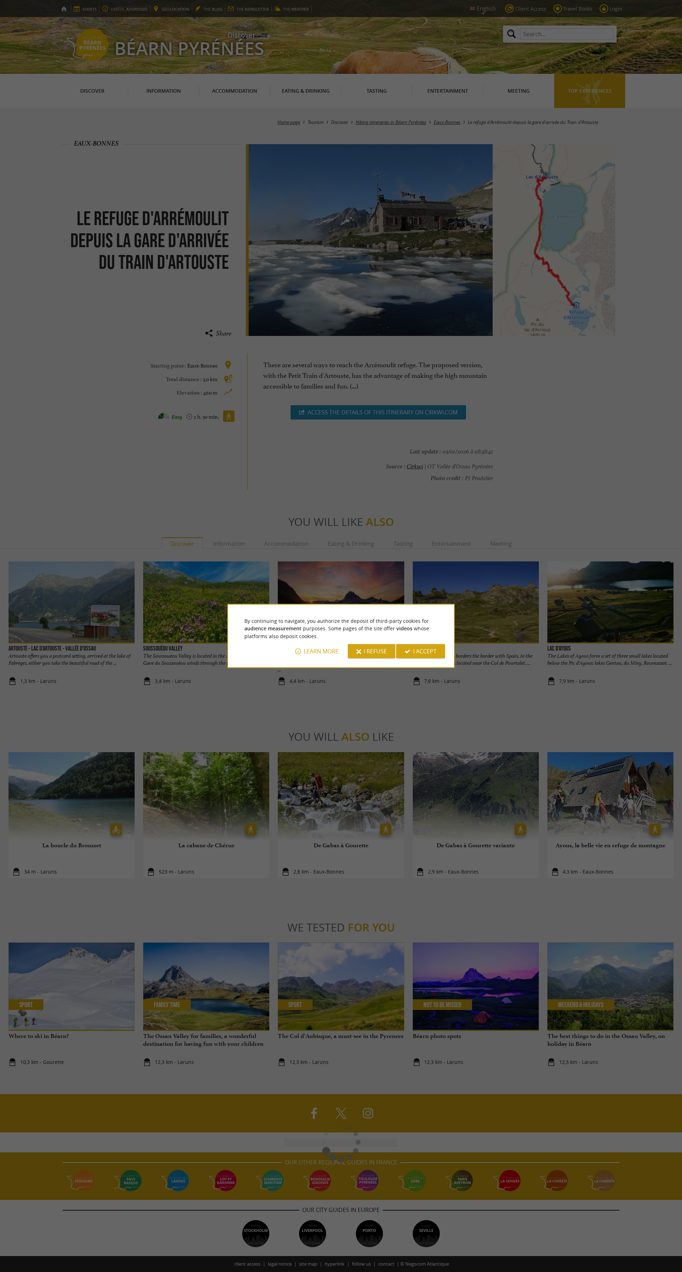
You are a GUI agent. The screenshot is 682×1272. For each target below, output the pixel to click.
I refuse (375, 651)
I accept (425, 651)
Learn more (321, 651)
